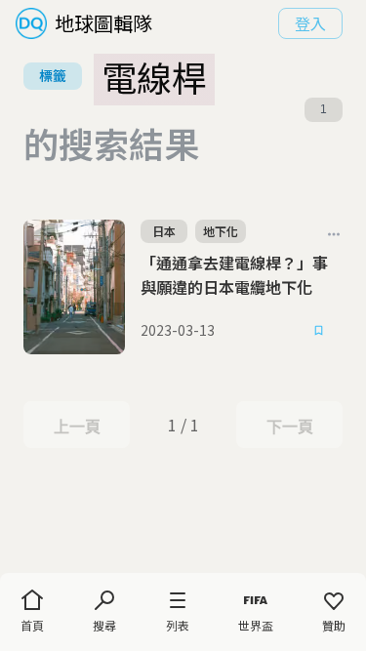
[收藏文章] (319, 330)
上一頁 (77, 426)
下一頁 (289, 426)
